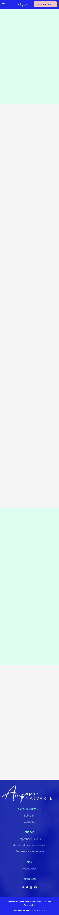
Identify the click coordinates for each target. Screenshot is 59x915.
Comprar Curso (45, 4)
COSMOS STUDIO (38, 911)
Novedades (29, 868)
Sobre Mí (29, 815)
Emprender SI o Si (29, 839)
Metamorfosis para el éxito (29, 845)
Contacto (29, 821)
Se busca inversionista (29, 851)
